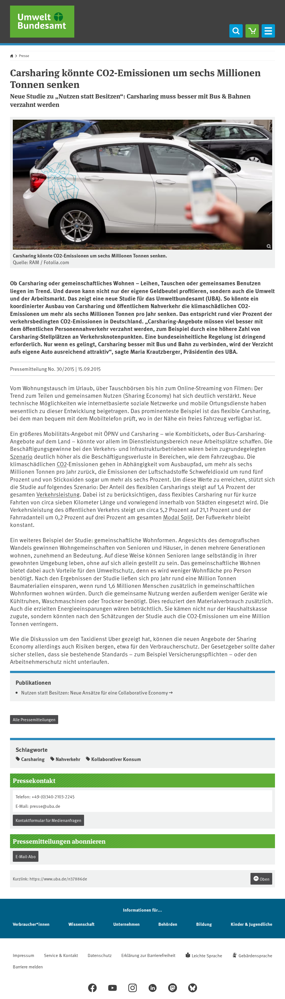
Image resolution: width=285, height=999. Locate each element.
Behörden (167, 924)
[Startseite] (42, 22)
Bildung (204, 924)
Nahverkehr (68, 759)
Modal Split (178, 517)
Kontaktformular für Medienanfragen (48, 820)
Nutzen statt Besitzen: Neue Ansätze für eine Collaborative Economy (94, 692)
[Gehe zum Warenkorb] (252, 31)
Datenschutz (100, 955)
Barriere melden (28, 966)
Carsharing (33, 759)
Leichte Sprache (207, 955)
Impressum (23, 955)
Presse (24, 55)
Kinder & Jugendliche (251, 924)
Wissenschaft (81, 924)
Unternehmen (126, 924)
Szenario (21, 456)
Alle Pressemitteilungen (34, 719)
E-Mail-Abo (26, 856)
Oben (264, 879)
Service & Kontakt (61, 955)
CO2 (62, 464)
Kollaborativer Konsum (116, 759)
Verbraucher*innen (31, 924)
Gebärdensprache (255, 955)
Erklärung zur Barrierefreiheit (148, 955)
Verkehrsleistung (58, 494)
